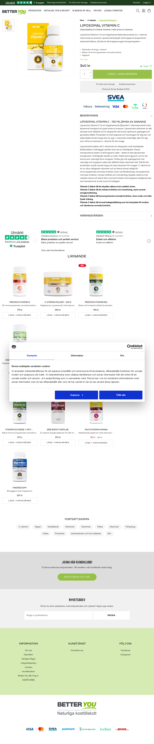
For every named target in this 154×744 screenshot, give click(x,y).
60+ (109, 534)
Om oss (28, 650)
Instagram (125, 655)
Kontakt (136, 3)
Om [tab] (122, 355)
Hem (82, 20)
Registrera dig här (77, 577)
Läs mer (84, 59)
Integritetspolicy (28, 663)
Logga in (147, 3)
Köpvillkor (28, 655)
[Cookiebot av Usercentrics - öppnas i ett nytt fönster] (129, 347)
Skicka (111, 615)
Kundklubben (28, 672)
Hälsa (100, 527)
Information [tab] (77, 355)
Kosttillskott (53, 527)
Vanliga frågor (28, 659)
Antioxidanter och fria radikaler (86, 534)
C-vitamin (92, 20)
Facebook (125, 650)
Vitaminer (70, 527)
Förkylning (130, 527)
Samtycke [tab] (32, 355)
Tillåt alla (120, 395)
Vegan (38, 527)
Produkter (60, 534)
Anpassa (74, 395)
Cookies (28, 667)
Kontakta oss (77, 650)
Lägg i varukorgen (122, 74)
